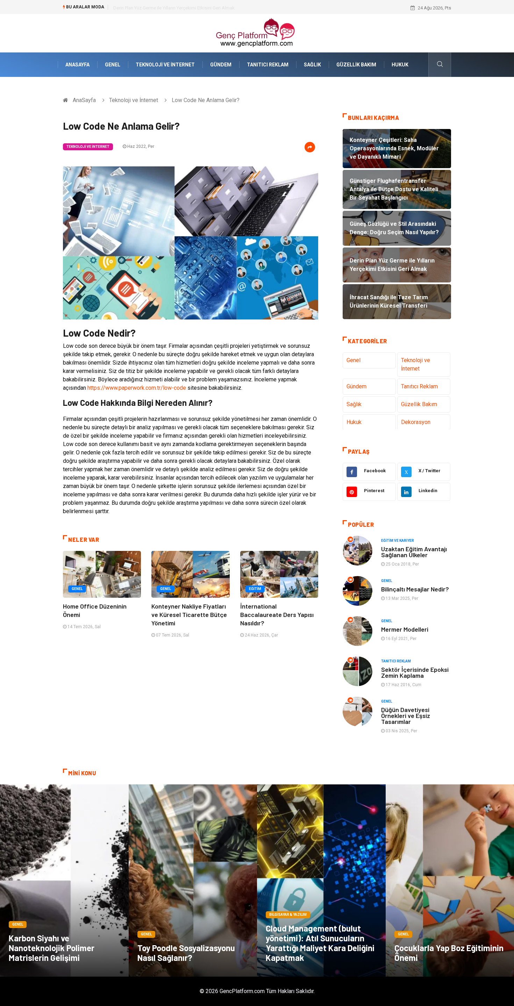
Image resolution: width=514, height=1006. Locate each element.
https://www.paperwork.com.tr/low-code (136, 388)
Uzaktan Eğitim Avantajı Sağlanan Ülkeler (414, 552)
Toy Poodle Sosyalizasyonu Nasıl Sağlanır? (186, 953)
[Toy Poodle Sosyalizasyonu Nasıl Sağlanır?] (193, 880)
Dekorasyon (415, 422)
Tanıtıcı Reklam (267, 64)
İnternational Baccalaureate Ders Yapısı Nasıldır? (277, 614)
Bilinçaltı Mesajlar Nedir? (415, 589)
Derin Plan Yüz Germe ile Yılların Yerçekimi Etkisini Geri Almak (174, 7)
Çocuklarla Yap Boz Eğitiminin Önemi (449, 953)
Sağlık (312, 64)
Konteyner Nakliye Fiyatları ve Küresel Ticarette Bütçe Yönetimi (189, 614)
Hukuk (400, 64)
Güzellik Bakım (356, 64)
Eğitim (255, 589)
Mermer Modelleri (404, 629)
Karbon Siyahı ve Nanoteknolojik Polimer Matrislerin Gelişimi (51, 948)
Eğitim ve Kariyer (397, 540)
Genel (112, 64)
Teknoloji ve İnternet (165, 64)
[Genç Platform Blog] (257, 32)
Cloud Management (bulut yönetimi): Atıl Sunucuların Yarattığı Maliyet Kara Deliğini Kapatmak (320, 943)
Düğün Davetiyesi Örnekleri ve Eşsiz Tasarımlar (405, 715)
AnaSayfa (77, 64)
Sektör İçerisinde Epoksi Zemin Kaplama (415, 672)
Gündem (220, 64)
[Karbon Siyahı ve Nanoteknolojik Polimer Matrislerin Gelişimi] (64, 880)
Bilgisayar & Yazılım (288, 915)
